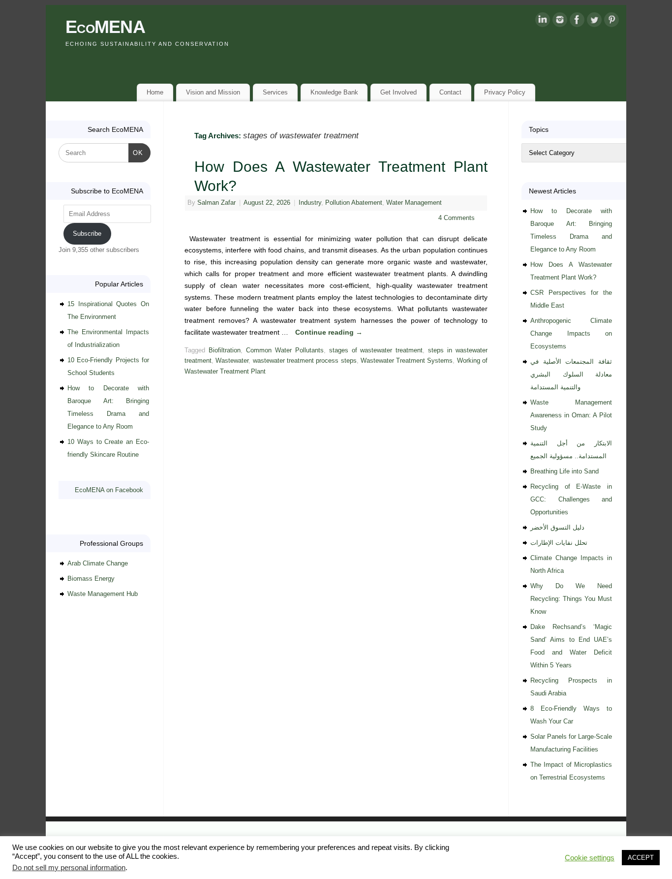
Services (275, 92)
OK (136, 153)
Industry (310, 202)
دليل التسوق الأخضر (557, 527)
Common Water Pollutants (285, 350)
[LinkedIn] (542, 21)
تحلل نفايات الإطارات (558, 542)
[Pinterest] (611, 21)
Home (155, 92)
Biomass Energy (91, 578)
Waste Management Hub (102, 593)
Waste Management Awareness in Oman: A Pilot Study (571, 415)
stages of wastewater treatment (376, 350)
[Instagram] (559, 21)
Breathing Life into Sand (564, 471)
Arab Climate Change (97, 563)
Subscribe (87, 233)
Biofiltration (225, 350)
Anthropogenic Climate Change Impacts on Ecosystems (571, 333)
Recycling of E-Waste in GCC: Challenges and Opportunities (571, 499)
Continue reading (329, 332)
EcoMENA (105, 27)
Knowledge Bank (334, 92)
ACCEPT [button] (641, 857)
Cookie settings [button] (589, 858)
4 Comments (456, 218)
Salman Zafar (216, 202)
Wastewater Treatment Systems (407, 360)
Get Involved (398, 92)
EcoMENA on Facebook (109, 490)
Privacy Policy (504, 92)
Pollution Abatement (353, 202)
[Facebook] (577, 21)
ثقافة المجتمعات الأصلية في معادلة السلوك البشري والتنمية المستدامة (571, 374)
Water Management (414, 202)
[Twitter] (594, 21)
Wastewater (231, 360)
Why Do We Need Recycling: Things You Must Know (571, 598)
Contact (450, 92)
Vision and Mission (213, 92)
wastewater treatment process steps (305, 360)
